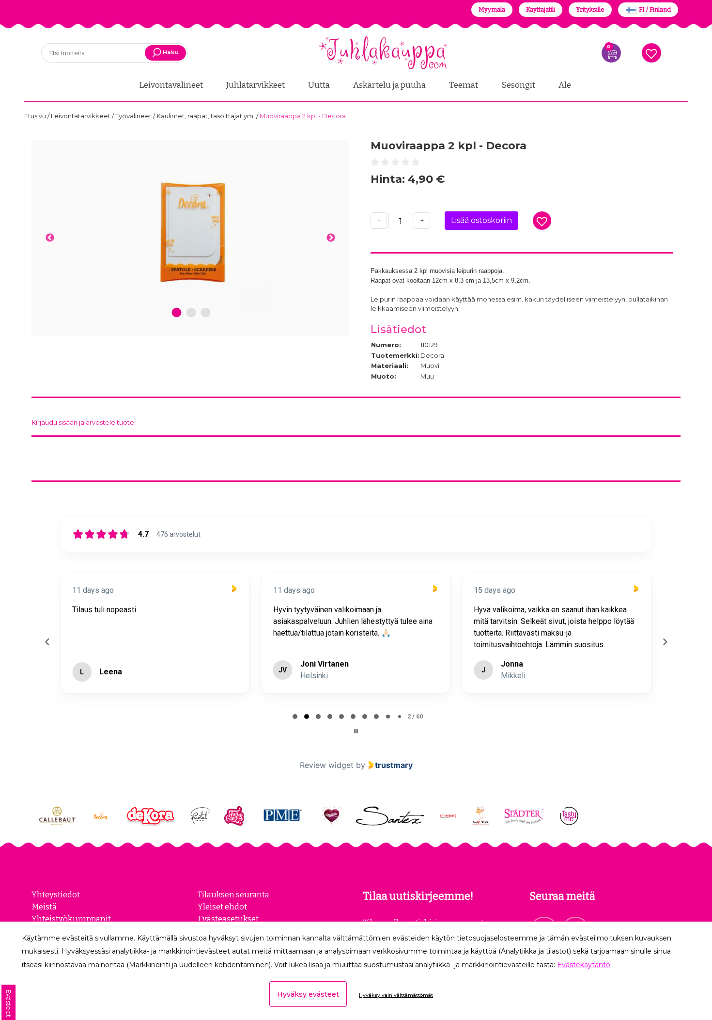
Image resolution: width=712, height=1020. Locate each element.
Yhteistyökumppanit (71, 919)
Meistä (44, 906)
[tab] (295, 716)
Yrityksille (590, 9)
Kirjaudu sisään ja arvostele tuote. (83, 422)
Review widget (327, 765)
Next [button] (330, 238)
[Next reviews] (664, 641)
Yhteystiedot (55, 894)
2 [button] (191, 313)
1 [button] (176, 313)
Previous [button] (50, 238)
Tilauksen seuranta (233, 894)
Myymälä (492, 9)
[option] (190, 232)
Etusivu (35, 116)
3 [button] (205, 313)
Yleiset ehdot (222, 906)
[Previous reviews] (47, 641)
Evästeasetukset (228, 919)
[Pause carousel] (356, 731)
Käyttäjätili (540, 9)
